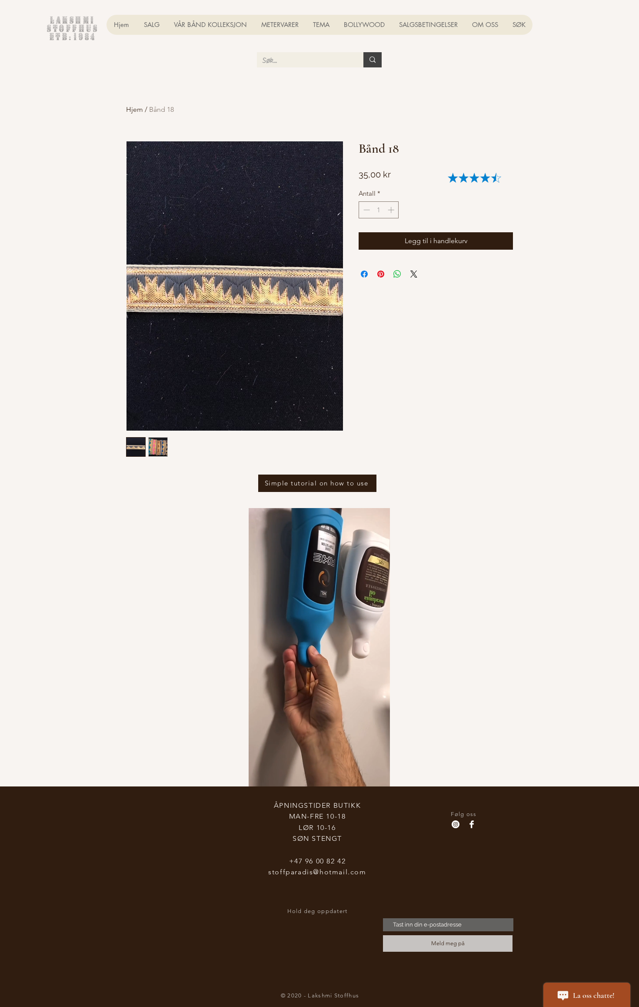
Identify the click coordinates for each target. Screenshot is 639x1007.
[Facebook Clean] (472, 824)
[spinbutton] (379, 210)
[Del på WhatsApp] (397, 274)
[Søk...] (372, 59)
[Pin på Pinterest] (381, 274)
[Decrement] (366, 210)
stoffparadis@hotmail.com (317, 872)
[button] (379, 776)
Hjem (134, 109)
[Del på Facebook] (364, 274)
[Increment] (392, 210)
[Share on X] (414, 274)
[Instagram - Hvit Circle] (455, 824)
